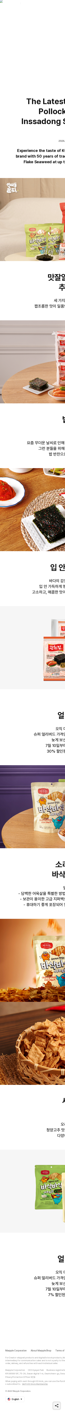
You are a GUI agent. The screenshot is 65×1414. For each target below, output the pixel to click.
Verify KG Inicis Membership (35, 1384)
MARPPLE (27, 3)
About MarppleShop (41, 1350)
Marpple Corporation (16, 1350)
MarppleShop (12, 3)
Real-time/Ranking (47, 12)
